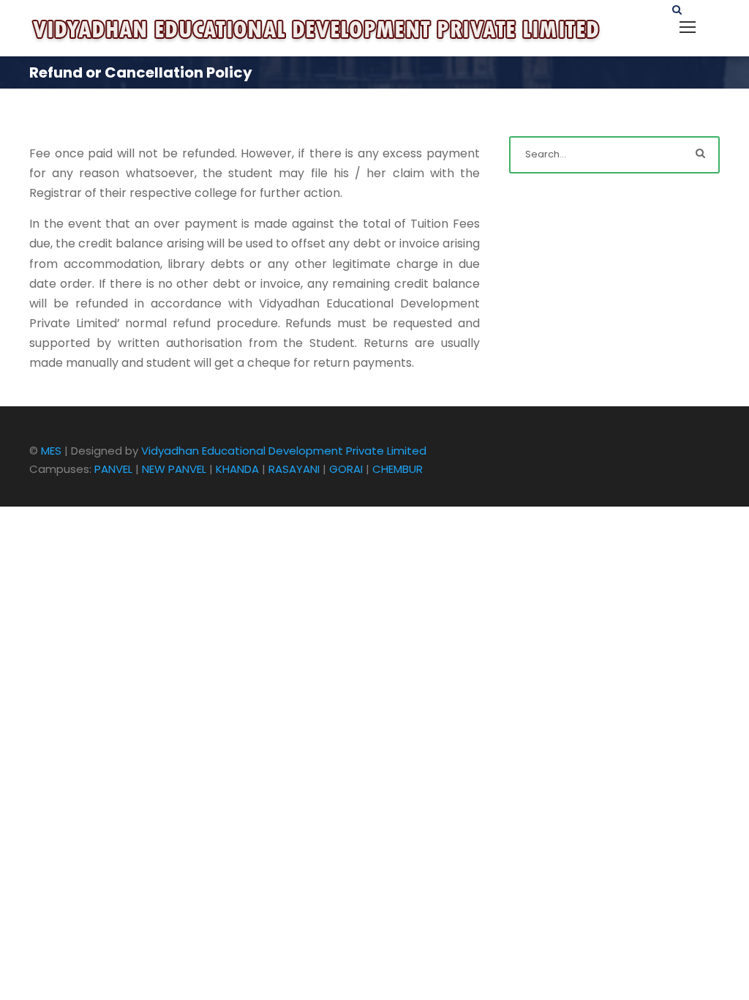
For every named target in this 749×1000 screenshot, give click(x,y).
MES (51, 450)
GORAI (346, 469)
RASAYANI (294, 469)
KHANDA (237, 469)
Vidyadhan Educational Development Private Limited (283, 450)
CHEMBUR (397, 469)
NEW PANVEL (174, 469)
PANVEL (113, 469)
